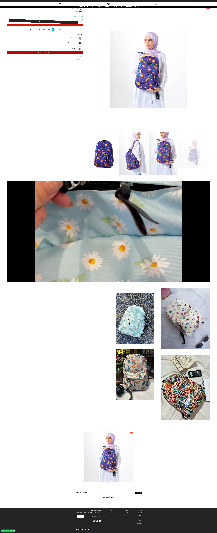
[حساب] (63, 4)
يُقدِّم (80, 516)
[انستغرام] (97, 521)
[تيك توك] (94, 521)
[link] (185, 318)
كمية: (82, 19)
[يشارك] (8, 21)
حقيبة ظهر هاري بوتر (73, 48)
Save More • (45, 52)
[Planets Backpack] (108, 457)
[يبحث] (71, 4)
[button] (87, 154)
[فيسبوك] (100, 521)
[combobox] (72, 4)
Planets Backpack (74, 37)
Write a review (138, 492)
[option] (148, 69)
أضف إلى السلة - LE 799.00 (43, 21)
